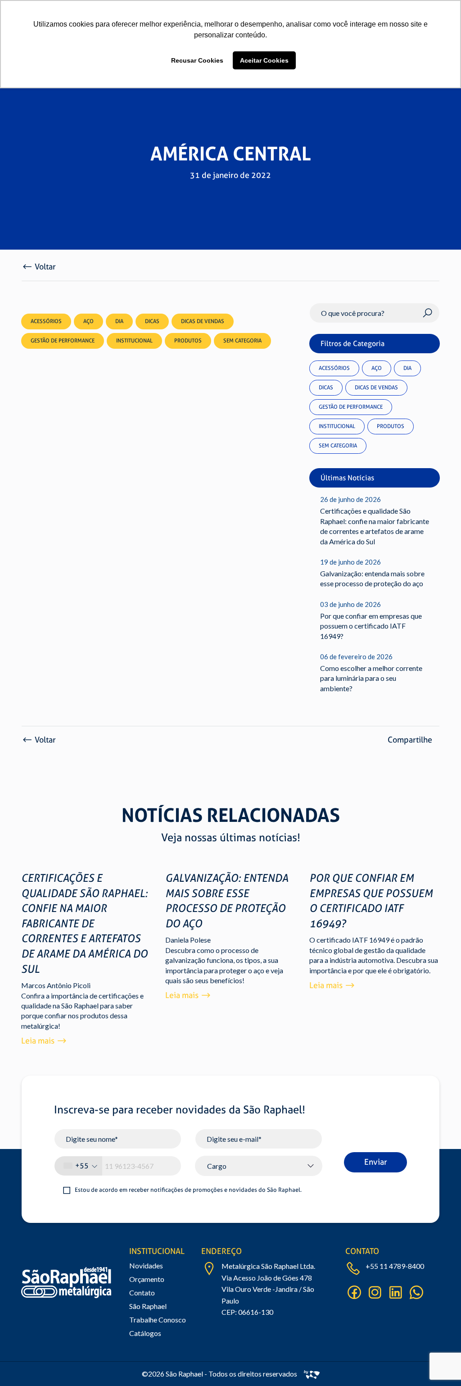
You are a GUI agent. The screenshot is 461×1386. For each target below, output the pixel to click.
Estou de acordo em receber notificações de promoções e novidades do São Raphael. (188, 1189)
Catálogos (145, 1333)
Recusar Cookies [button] (197, 60)
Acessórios (334, 368)
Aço (376, 368)
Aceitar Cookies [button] (264, 60)
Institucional (337, 426)
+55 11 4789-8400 (395, 1266)
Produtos (390, 426)
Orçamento (146, 1279)
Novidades (146, 1265)
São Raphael (148, 1306)
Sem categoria (338, 445)
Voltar (45, 266)
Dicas (326, 387)
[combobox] (78, 1166)
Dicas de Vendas (376, 387)
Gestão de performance (351, 407)
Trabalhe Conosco (157, 1319)
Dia (407, 368)
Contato (142, 1292)
